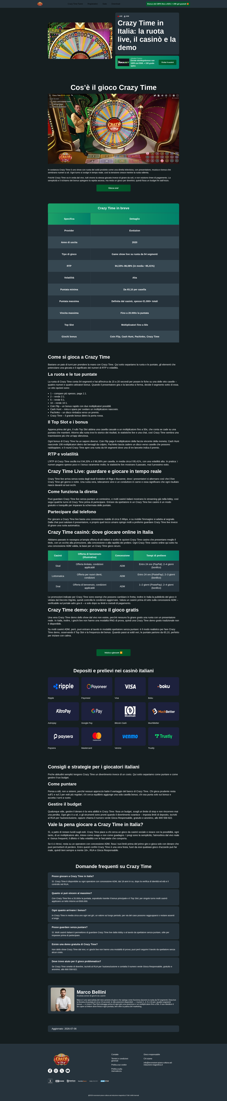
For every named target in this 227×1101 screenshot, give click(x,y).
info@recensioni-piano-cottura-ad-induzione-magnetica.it (158, 1064)
